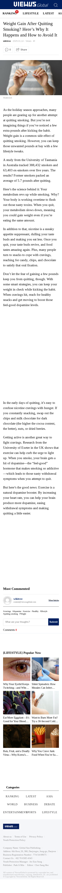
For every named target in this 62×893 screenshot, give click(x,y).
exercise (27, 611)
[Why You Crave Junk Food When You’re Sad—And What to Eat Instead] (45, 740)
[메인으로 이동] (31, 6)
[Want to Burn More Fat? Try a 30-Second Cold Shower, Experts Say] (45, 707)
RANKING (10, 13)
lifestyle (44, 611)
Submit (53, 621)
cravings (7, 611)
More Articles (54, 600)
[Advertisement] (32, 331)
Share (23, 49)
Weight (23, 614)
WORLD (12, 804)
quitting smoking (11, 614)
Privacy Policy (36, 836)
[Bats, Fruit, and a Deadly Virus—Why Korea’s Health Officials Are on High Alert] (16, 740)
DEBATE (49, 804)
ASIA (49, 796)
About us (7, 836)
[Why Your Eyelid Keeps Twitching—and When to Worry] (16, 673)
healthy (36, 611)
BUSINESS (31, 804)
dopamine (17, 611)
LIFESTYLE (31, 13)
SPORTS (31, 812)
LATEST (48, 13)
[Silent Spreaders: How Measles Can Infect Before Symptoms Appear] (45, 673)
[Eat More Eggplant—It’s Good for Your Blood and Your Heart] (16, 707)
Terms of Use (20, 836)
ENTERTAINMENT (15, 812)
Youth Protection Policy (14, 840)
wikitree (7, 41)
